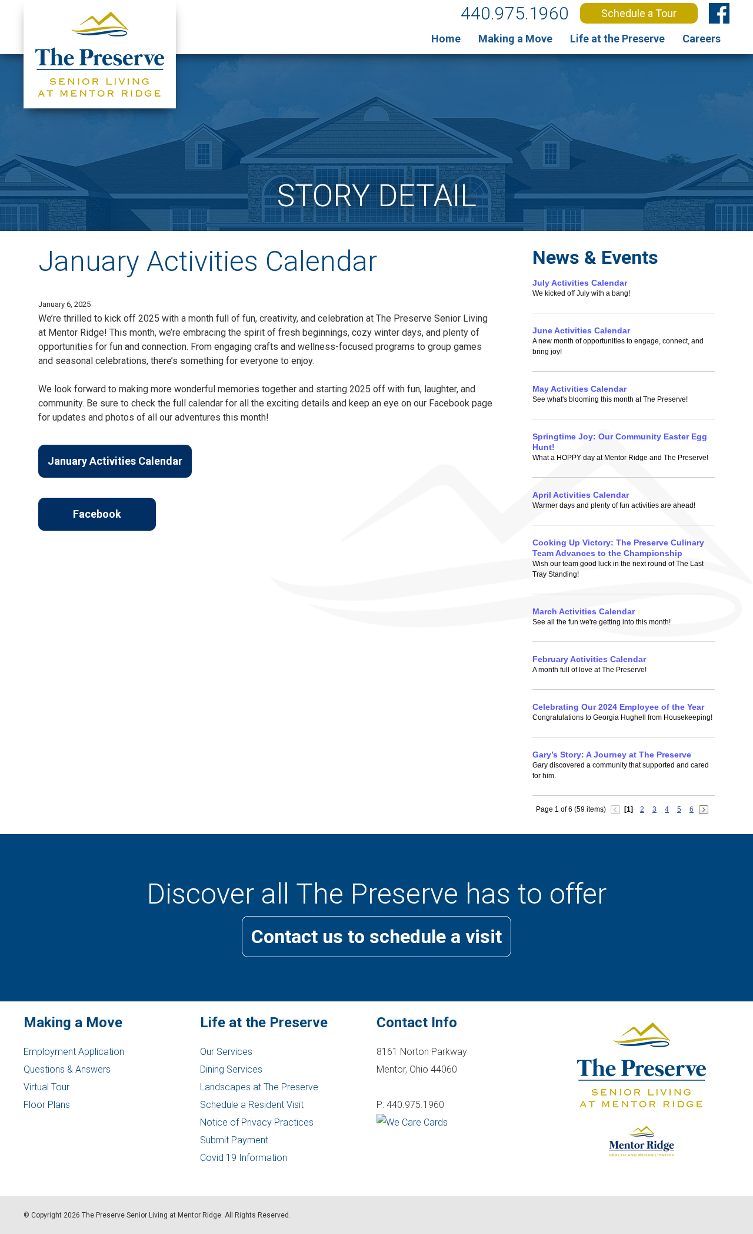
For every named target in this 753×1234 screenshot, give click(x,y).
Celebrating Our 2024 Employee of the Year (618, 707)
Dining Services (231, 1069)
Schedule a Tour (639, 13)
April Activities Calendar (580, 494)
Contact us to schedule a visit (376, 936)
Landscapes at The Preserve (259, 1087)
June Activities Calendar (581, 330)
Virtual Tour (46, 1087)
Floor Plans (47, 1104)
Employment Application (74, 1051)
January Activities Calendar (115, 461)
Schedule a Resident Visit (252, 1104)
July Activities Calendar (579, 282)
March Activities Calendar (583, 611)
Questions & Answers (67, 1069)
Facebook (97, 514)
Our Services (226, 1051)
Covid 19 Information (243, 1157)
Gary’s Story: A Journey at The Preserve (611, 754)
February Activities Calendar (589, 659)
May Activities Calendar (579, 388)
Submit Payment (234, 1140)
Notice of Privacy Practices (257, 1122)
